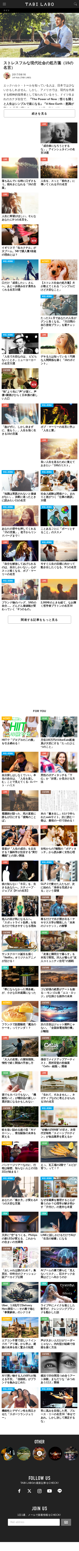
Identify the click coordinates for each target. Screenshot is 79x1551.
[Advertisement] (39, 668)
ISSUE (44, 719)
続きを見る (39, 113)
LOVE (44, 124)
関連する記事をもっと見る (39, 619)
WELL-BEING (8, 261)
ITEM (5, 968)
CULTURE (6, 370)
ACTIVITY (6, 226)
